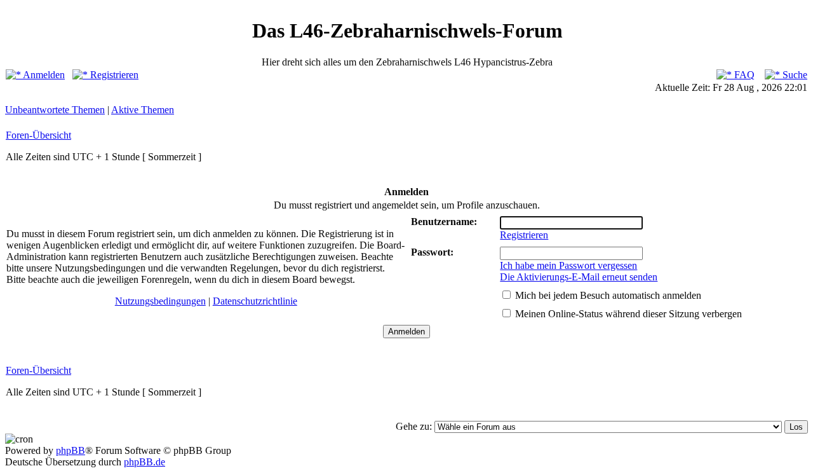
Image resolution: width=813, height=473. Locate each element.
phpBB (70, 450)
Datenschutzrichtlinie (255, 301)
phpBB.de (144, 461)
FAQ (743, 74)
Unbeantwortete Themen (55, 109)
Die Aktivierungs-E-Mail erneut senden (578, 276)
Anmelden (43, 74)
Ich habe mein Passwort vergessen (568, 265)
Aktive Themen (142, 109)
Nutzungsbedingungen (160, 301)
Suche (793, 74)
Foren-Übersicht (38, 135)
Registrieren (113, 74)
